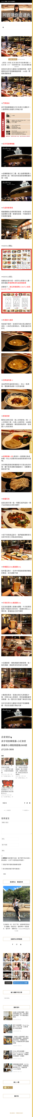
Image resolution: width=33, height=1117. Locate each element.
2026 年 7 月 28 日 (17, 1045)
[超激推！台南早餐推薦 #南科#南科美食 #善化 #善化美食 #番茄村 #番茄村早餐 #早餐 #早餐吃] (16, 957)
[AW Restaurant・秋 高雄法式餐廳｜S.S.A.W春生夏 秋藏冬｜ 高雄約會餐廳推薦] (7, 761)
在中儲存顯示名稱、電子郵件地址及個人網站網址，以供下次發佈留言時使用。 (15, 859)
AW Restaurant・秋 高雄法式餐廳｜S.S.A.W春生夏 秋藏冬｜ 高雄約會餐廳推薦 (7, 769)
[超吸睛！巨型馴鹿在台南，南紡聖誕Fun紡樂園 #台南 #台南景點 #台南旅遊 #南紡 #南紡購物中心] (26, 957)
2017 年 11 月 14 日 (21, 59)
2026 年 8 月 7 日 (17, 1031)
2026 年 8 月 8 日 (17, 1019)
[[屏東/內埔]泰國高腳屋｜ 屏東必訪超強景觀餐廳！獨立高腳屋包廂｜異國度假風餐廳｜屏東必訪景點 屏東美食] (22, 761)
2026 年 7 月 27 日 (17, 1071)
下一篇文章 (25, 810)
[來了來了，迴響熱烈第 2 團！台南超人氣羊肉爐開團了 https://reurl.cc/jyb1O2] (7, 966)
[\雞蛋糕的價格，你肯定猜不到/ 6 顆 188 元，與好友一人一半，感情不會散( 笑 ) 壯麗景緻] (7, 957)
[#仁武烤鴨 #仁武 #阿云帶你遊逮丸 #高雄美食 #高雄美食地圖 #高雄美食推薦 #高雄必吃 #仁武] (26, 966)
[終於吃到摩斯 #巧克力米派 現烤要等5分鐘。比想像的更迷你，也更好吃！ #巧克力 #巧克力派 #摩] (26, 975)
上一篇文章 (8, 810)
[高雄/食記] (13, 59)
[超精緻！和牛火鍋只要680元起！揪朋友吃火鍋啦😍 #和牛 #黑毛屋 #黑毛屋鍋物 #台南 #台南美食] (16, 966)
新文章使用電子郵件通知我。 (12, 869)
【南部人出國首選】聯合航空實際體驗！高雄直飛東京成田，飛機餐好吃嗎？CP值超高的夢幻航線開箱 (21, 1040)
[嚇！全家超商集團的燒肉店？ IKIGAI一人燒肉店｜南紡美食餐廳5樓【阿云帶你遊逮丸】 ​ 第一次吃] (7, 975)
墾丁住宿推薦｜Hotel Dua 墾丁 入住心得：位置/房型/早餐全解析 (21, 1027)
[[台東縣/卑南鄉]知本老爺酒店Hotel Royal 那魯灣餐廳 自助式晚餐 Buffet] (7, 783)
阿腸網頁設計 (19, 1113)
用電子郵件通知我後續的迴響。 (12, 864)
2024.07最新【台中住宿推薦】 (8, 1)
